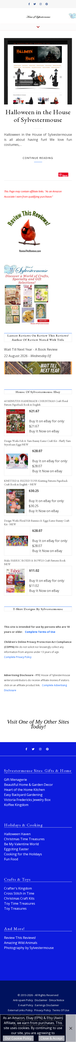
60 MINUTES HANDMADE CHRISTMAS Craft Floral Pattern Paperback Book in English (36, 402)
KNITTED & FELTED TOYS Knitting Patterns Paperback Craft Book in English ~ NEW (35, 482)
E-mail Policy (25, 1005)
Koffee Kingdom (16, 805)
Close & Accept (52, 1038)
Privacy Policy (42, 1010)
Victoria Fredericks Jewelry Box (27, 800)
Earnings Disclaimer (47, 1005)
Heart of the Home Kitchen (24, 789)
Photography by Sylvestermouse (29, 948)
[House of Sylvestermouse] (38, 16)
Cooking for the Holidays (23, 854)
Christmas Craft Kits (19, 898)
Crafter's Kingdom (18, 888)
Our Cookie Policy (18, 1038)
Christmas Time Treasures (24, 839)
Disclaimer (41, 1000)
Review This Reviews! (20, 937)
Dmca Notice (56, 1000)
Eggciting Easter (16, 849)
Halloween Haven (17, 834)
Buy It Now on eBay (44, 431)
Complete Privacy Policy (17, 657)
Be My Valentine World (21, 844)
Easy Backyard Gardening (23, 794)
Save (64, 175)
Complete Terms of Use (40, 632)
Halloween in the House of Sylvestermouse (38, 116)
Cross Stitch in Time (19, 893)
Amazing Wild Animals (20, 942)
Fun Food (11, 859)
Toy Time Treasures (19, 903)
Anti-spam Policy (23, 1000)
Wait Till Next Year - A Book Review (30, 349)
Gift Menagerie (15, 779)
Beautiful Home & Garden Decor (28, 784)
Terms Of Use (60, 1010)
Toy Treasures (15, 908)
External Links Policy (20, 1010)
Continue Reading (38, 158)
